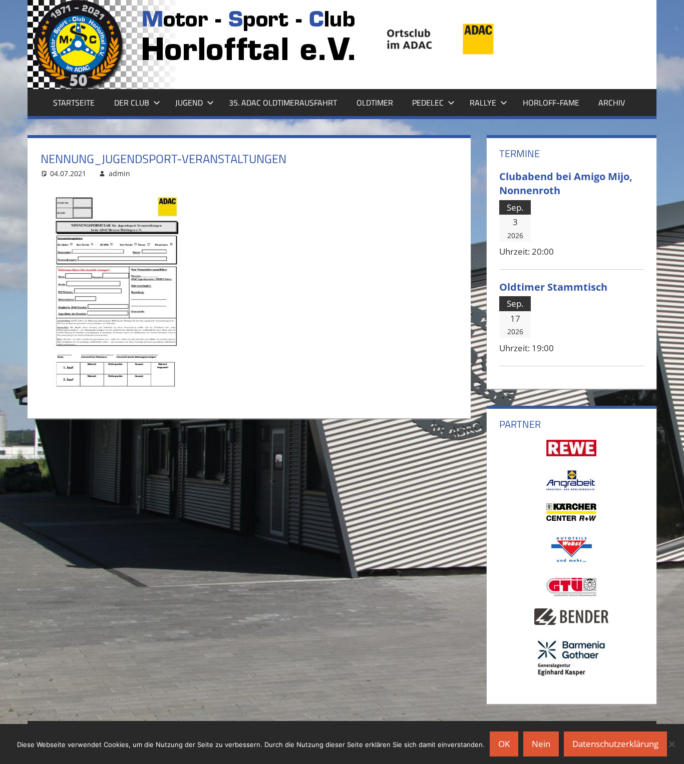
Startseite (74, 103)
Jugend (189, 103)
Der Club (131, 103)
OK (504, 743)
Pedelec (428, 103)
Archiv (611, 103)
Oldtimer (375, 103)
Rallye (483, 103)
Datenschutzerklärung (615, 743)
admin (119, 173)
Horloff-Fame (551, 103)
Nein (541, 743)
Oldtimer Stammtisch (553, 287)
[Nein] (671, 744)
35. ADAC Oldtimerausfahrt (283, 103)
